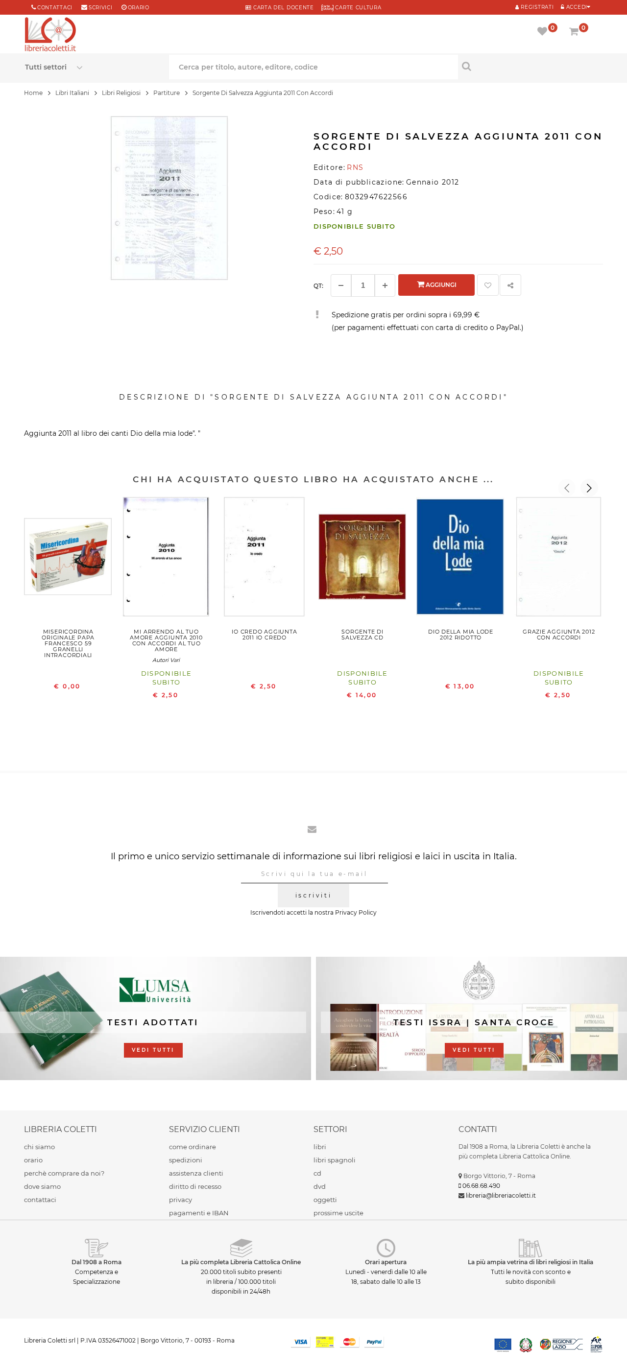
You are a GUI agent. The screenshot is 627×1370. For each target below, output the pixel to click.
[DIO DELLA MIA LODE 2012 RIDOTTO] (460, 559)
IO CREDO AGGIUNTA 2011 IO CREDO (264, 634)
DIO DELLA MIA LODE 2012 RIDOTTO (460, 634)
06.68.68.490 (481, 1185)
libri (320, 1147)
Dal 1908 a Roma (96, 1262)
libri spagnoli (335, 1160)
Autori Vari (166, 660)
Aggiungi (440, 284)
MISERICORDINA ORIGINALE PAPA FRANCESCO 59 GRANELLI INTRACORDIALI (68, 643)
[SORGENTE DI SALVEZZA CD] (362, 559)
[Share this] (510, 285)
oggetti (325, 1200)
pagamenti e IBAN (199, 1213)
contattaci (40, 1200)
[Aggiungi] (385, 285)
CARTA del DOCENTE (282, 7)
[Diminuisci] (341, 285)
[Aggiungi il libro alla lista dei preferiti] (488, 285)
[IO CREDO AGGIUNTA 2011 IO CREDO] (264, 559)
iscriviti (313, 895)
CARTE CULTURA (358, 7)
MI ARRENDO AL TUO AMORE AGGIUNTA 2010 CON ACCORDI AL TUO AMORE (166, 640)
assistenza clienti (196, 1173)
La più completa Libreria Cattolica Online (241, 1262)
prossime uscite (338, 1213)
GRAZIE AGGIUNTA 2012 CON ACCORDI (559, 634)
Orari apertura (386, 1262)
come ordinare (192, 1147)
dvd (320, 1186)
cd (317, 1173)
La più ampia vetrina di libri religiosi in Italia (530, 1262)
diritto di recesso (195, 1186)
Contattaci (54, 7)
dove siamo (42, 1186)
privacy (180, 1200)
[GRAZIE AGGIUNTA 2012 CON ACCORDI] (559, 559)
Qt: (318, 285)
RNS (355, 167)
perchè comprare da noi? (64, 1173)
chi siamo (39, 1147)
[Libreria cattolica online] (50, 35)
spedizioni (185, 1160)
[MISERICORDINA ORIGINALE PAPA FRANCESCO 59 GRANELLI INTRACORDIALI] (68, 559)
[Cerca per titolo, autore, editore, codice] (530, 66)
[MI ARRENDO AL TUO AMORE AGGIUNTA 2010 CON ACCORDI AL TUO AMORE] (166, 559)
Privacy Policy (356, 912)
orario (138, 7)
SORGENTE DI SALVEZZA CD (362, 634)
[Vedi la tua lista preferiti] (544, 32)
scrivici (101, 7)
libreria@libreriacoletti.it (501, 1195)
